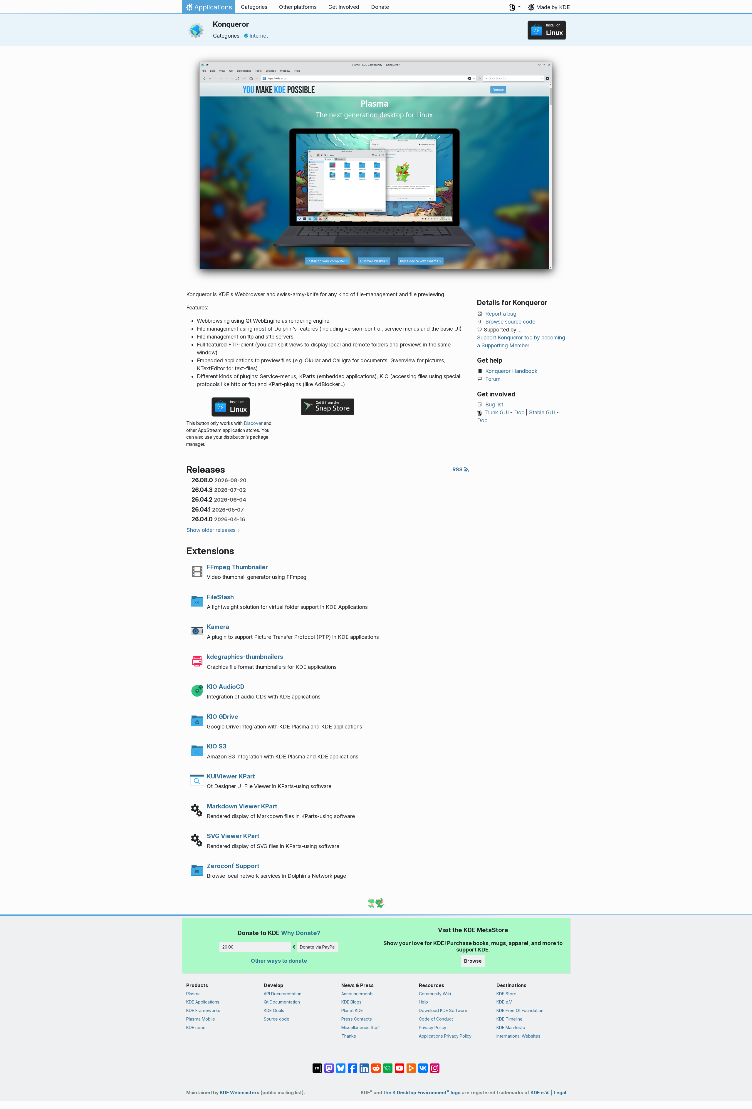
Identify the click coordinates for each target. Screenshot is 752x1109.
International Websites (518, 1035)
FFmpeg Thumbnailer (237, 567)
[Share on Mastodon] (329, 1065)
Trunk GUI (496, 412)
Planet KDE (352, 1010)
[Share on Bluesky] (340, 1065)
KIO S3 (216, 746)
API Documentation (282, 993)
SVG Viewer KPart (233, 836)
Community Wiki (435, 993)
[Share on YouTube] (399, 1065)
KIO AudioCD (225, 686)
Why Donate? (300, 933)
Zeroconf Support (233, 866)
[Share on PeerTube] (411, 1065)
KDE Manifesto (510, 1027)
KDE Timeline (509, 1018)
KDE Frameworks (203, 1010)
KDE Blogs (351, 1001)
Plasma (193, 993)
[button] (515, 7)
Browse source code (510, 322)
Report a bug (500, 314)
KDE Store (506, 993)
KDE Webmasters (239, 1092)
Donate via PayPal (317, 946)
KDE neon (195, 1027)
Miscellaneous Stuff (360, 1027)
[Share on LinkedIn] (364, 1065)
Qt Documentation (282, 1001)
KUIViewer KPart (231, 776)
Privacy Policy (432, 1027)
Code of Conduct (436, 1018)
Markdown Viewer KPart (242, 806)
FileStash (220, 597)
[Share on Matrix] (317, 1065)
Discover (253, 423)
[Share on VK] (423, 1065)
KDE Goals (274, 1010)
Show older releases (211, 530)
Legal (560, 1092)
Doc (519, 412)
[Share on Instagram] (434, 1065)
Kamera (218, 626)
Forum (493, 379)
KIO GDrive (222, 716)
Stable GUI (542, 412)
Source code (276, 1018)
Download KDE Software (443, 1010)
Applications (208, 8)
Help (423, 1001)
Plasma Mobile (200, 1018)
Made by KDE (553, 7)
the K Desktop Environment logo (422, 1092)
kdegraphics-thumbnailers (245, 656)
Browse (473, 961)
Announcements (357, 993)
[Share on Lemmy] (387, 1065)
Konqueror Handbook (511, 371)
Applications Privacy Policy (445, 1035)
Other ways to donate (279, 961)
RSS (458, 469)
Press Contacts (356, 1018)
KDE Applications (202, 1001)
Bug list (494, 404)
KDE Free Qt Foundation (519, 1010)
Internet (258, 36)
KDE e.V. (504, 1001)
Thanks (348, 1035)
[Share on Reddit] (376, 1065)
